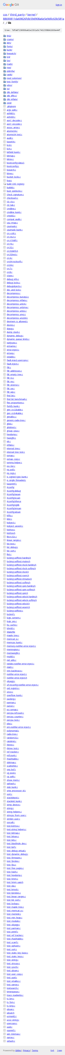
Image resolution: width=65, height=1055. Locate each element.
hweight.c (11, 438)
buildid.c (11, 187)
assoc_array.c (13, 127)
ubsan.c (10, 1009)
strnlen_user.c (13, 818)
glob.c (10, 423)
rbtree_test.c (13, 748)
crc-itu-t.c (11, 236)
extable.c (11, 356)
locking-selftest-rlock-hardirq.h (21, 564)
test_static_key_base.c (17, 952)
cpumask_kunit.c (15, 229)
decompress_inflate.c (17, 300)
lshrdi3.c (11, 628)
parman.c (11, 702)
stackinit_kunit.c (14, 801)
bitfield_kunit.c (13, 152)
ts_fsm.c (11, 1002)
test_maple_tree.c (15, 907)
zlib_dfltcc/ (12, 95)
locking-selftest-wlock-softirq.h (22, 600)
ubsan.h (10, 1012)
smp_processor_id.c (16, 790)
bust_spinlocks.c (14, 190)
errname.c (12, 346)
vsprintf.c (11, 1030)
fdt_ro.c (10, 377)
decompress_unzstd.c (17, 318)
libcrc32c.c (12, 536)
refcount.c (12, 755)
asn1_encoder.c (14, 124)
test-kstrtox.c (13, 825)
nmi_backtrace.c (14, 670)
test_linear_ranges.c (16, 896)
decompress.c (13, 293)
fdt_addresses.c (14, 370)
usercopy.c (12, 1023)
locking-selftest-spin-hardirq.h (21, 585)
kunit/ (9, 49)
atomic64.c (12, 131)
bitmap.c (11, 155)
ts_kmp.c (11, 1005)
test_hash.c (12, 871)
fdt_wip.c (11, 392)
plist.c (9, 723)
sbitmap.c (11, 762)
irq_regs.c (11, 473)
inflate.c (10, 445)
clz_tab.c (11, 205)
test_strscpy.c (13, 963)
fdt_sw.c (11, 388)
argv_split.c (12, 109)
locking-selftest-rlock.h (18, 571)
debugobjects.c (14, 286)
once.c (10, 691)
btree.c (10, 173)
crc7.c (9, 268)
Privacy (26, 1050)
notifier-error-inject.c (17, 674)
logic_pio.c (12, 621)
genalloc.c (11, 416)
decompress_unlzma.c (17, 307)
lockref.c (11, 614)
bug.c (9, 180)
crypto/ (10, 39)
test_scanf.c (12, 942)
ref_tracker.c (13, 751)
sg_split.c (11, 776)
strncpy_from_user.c (16, 815)
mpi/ (9, 67)
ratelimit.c (11, 741)
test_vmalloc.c (14, 981)
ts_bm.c (10, 998)
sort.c (9, 794)
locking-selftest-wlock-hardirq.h (22, 596)
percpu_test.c (13, 720)
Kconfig (10, 487)
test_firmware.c (14, 857)
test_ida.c (11, 885)
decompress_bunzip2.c (18, 296)
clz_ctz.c (11, 201)
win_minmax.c (13, 1034)
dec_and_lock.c (14, 289)
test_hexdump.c (14, 875)
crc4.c (9, 258)
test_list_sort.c (14, 899)
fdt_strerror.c (13, 384)
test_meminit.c (14, 914)
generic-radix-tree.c (16, 420)
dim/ (9, 42)
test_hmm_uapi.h (15, 882)
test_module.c (13, 921)
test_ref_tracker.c (15, 935)
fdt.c (9, 367)
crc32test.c (12, 254)
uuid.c (9, 1026)
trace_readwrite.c (15, 995)
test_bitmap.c (13, 833)
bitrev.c (10, 159)
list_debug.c (12, 547)
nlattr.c (10, 667)
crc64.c (10, 265)
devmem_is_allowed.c (17, 321)
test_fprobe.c (13, 861)
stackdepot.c (13, 797)
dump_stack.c (13, 332)
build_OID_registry (15, 183)
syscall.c (11, 822)
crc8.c (9, 272)
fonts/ (10, 46)
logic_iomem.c (14, 617)
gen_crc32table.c (15, 409)
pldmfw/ (11, 71)
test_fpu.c (11, 864)
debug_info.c (13, 279)
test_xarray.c (13, 984)
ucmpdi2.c (12, 1016)
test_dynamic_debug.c (17, 854)
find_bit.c (11, 395)
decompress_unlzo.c (17, 310)
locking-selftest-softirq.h (18, 582)
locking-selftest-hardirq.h (19, 557)
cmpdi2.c (11, 215)
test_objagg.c (13, 924)
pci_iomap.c (12, 709)
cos (5, 14)
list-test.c (11, 543)
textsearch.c (13, 988)
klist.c (9, 519)
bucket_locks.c (14, 176)
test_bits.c (11, 840)
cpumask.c (12, 226)
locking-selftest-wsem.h (18, 607)
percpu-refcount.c (15, 713)
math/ (10, 64)
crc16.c (10, 243)
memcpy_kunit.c (14, 642)
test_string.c (12, 959)
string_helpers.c (14, 811)
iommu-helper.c (14, 462)
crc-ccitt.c (11, 233)
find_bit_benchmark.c (17, 399)
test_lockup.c (13, 903)
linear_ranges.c (14, 540)
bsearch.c (11, 169)
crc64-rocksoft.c (15, 261)
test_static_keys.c (15, 956)
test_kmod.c (13, 889)
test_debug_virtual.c (16, 850)
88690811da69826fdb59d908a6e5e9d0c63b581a (33, 19)
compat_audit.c (14, 219)
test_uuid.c (12, 977)
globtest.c (11, 427)
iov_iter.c (11, 466)
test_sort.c (12, 949)
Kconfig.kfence (14, 501)
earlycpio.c (12, 342)
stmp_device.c (13, 804)
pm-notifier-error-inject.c (19, 727)
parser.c (11, 705)
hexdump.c (12, 434)
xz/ (8, 88)
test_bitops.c (13, 836)
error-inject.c (13, 349)
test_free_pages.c (15, 868)
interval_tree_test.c (16, 452)
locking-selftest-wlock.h (18, 603)
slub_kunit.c (12, 787)
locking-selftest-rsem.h (18, 575)
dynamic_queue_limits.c (18, 339)
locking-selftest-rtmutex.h (19, 578)
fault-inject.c (13, 363)
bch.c (9, 148)
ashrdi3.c (11, 116)
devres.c (11, 325)
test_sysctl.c (12, 967)
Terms (35, 1050)
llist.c (9, 554)
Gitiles (18, 1050)
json (59, 1050)
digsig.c (10, 328)
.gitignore (11, 106)
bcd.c (9, 145)
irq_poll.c (11, 469)
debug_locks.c (13, 282)
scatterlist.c (12, 765)
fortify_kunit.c (13, 406)
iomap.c (11, 455)
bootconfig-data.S (15, 162)
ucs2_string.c (13, 1019)
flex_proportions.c (15, 402)
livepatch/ (11, 53)
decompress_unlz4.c (16, 303)
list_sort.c (11, 550)
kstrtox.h (11, 533)
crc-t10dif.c (12, 240)
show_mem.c (13, 780)
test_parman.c (14, 928)
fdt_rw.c (10, 381)
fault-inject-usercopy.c (17, 360)
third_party (17, 14)
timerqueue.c (13, 991)
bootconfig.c (13, 166)
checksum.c (12, 198)
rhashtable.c (13, 758)
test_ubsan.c (13, 970)
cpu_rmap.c (12, 222)
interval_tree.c (13, 448)
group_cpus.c (13, 430)
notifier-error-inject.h (17, 677)
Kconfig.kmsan (14, 508)
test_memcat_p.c (15, 910)
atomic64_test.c (14, 134)
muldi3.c (11, 656)
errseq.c (11, 353)
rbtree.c (10, 744)
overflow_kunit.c (15, 695)
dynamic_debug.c (15, 335)
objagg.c (11, 681)
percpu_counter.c (15, 716)
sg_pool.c (11, 772)
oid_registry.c (13, 688)
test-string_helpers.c (16, 829)
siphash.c (11, 783)
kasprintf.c (12, 483)
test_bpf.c (11, 847)
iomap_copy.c (13, 459)
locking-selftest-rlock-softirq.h (21, 568)
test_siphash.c (13, 945)
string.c (10, 808)
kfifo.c (10, 515)
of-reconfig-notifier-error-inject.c (23, 684)
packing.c (11, 698)
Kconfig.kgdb (13, 504)
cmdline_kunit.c (14, 212)
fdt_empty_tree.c (15, 374)
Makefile (11, 631)
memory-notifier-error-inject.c (21, 646)
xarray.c (10, 1037)
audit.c (10, 138)
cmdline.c (11, 208)
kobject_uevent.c (15, 526)
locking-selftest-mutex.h (18, 561)
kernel (31, 14)
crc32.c (10, 247)
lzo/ (8, 60)
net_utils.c (11, 660)
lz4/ (8, 56)
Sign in (59, 4)
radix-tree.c (12, 734)
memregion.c (13, 649)
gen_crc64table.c (15, 413)
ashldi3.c (11, 113)
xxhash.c (11, 1041)
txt (52, 1050)
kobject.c (11, 522)
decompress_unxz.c (16, 314)
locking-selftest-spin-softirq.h (21, 589)
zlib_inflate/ (12, 99)
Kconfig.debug (14, 490)
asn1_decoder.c (14, 120)
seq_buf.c (11, 769)
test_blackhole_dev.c (17, 843)
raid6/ (9, 74)
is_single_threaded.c (16, 480)
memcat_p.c (13, 639)
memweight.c (13, 653)
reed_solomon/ (14, 78)
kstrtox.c (11, 529)
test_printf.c (12, 931)
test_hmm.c (12, 878)
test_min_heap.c (14, 917)
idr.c (9, 441)
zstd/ (9, 102)
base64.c (11, 141)
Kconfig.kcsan (13, 497)
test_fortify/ (12, 81)
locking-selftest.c (15, 610)
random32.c (12, 737)
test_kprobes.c (14, 892)
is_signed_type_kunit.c (17, 476)
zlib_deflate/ (12, 92)
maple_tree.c (13, 635)
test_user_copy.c (15, 974)
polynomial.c (13, 730)
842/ (9, 35)
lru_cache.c (12, 624)
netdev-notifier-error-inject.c (20, 663)
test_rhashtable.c (15, 938)
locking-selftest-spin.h (17, 593)
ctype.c (10, 275)
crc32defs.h (12, 251)
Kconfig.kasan (13, 494)
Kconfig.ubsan (14, 511)
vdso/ (9, 85)
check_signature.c (15, 194)
